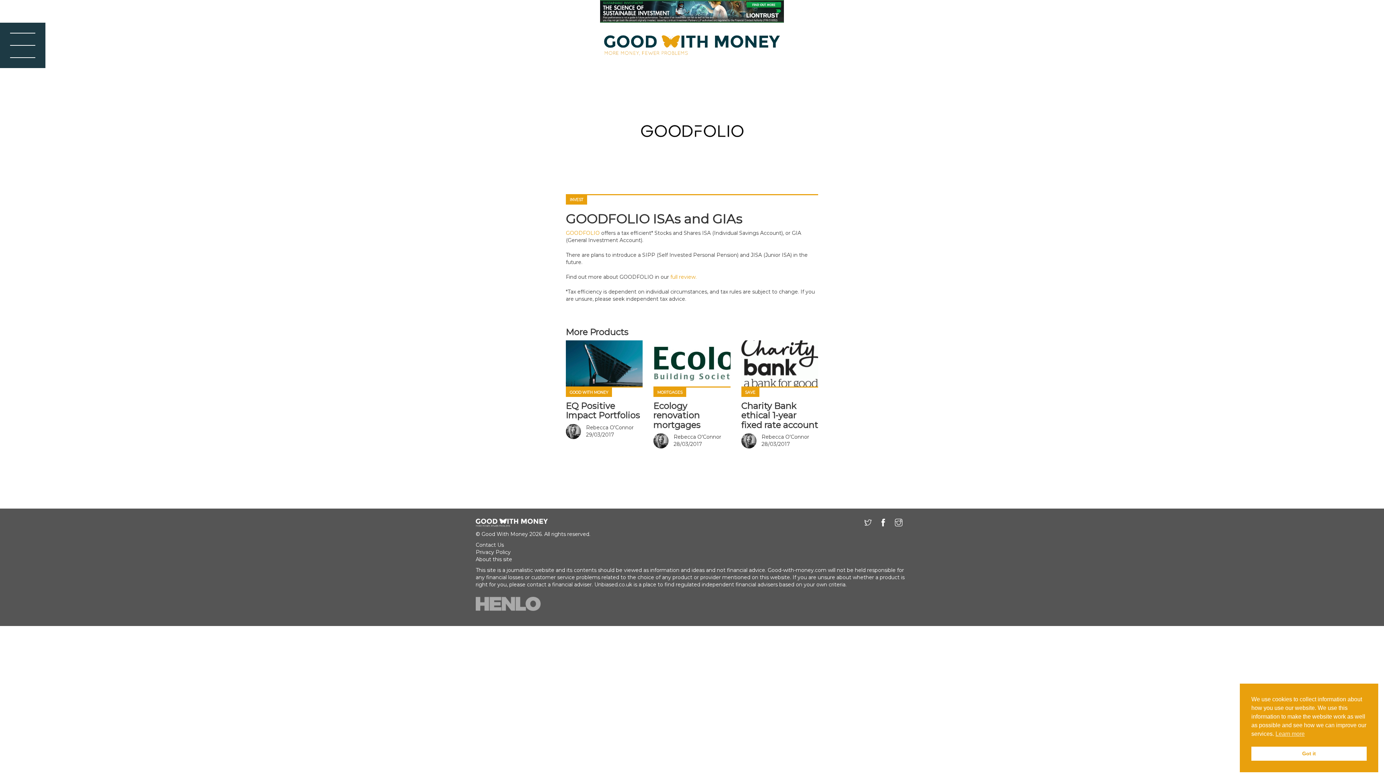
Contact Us (490, 545)
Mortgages (670, 392)
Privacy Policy (493, 552)
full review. (683, 277)
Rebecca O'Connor (610, 427)
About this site (494, 559)
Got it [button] (1309, 753)
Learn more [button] (1290, 734)
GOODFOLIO (583, 233)
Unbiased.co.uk (613, 584)
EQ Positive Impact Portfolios (603, 410)
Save (750, 392)
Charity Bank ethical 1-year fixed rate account (779, 415)
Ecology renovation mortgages (677, 415)
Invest (577, 199)
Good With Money (589, 392)
